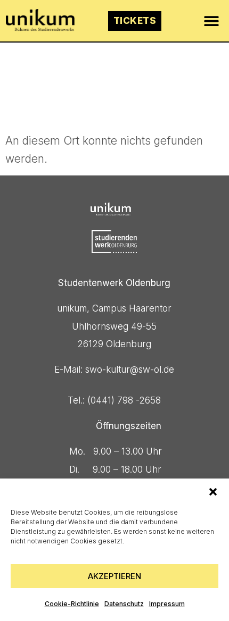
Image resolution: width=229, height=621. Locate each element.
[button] (213, 491)
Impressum (167, 604)
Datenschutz (124, 604)
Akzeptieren (114, 576)
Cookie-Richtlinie (72, 604)
